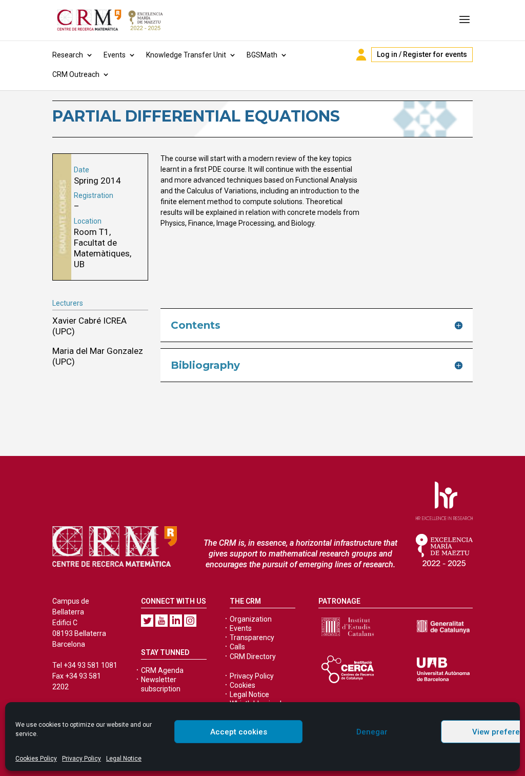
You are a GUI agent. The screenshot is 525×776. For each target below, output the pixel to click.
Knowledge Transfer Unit (186, 55)
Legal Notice (124, 758)
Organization (251, 619)
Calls (237, 647)
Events (115, 55)
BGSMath (262, 55)
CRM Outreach (75, 74)
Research (67, 55)
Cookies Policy (36, 758)
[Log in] (361, 55)
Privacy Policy (81, 758)
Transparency (252, 637)
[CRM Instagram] (190, 620)
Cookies (242, 685)
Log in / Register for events (422, 54)
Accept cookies (238, 732)
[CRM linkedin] (176, 620)
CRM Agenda (162, 670)
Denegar (372, 732)
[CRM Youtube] (161, 620)
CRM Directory (253, 656)
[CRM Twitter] (147, 620)
